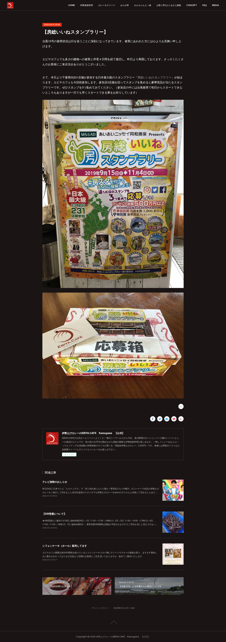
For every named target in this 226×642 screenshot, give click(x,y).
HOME (71, 5)
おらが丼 (124, 5)
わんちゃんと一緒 (142, 5)
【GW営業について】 (54, 513)
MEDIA (215, 5)
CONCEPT (191, 5)
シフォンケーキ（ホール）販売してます (64, 545)
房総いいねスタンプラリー (154, 77)
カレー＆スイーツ (106, 5)
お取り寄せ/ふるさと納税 (168, 5)
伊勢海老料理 (86, 5)
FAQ (204, 5)
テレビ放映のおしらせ (54, 481)
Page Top (113, 622)
